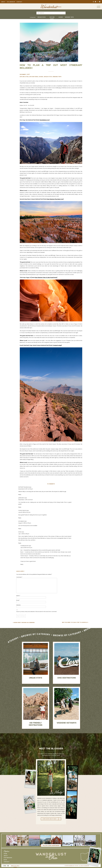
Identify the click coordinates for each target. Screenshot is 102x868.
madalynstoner (24, 545)
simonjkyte (21, 521)
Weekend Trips (57, 76)
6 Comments (51, 484)
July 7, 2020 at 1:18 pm (23, 533)
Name (18, 595)
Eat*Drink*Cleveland (23, 487)
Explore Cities (24, 76)
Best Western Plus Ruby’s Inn (55, 199)
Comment (19, 577)
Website (18, 605)
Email (18, 600)
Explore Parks (33, 76)
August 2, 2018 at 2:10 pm (24, 523)
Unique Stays (48, 76)
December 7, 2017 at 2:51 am (25, 499)
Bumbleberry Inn (44, 120)
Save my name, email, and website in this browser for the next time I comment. (36, 611)
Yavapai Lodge (57, 345)
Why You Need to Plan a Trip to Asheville (74, 622)
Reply (19, 494)
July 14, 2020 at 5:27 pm (26, 547)
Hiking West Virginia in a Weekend (24, 622)
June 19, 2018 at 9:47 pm (24, 512)
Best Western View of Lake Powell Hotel (46, 277)
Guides (41, 76)
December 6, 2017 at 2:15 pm (25, 489)
